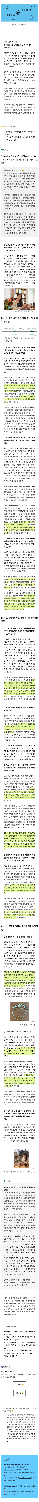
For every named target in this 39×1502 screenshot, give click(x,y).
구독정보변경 (25, 1472)
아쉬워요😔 (20, 1393)
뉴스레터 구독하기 (22, 24)
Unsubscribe (27, 1478)
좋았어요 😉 (19, 1384)
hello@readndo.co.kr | (12, 1491)
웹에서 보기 (14, 24)
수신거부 (21, 1478)
